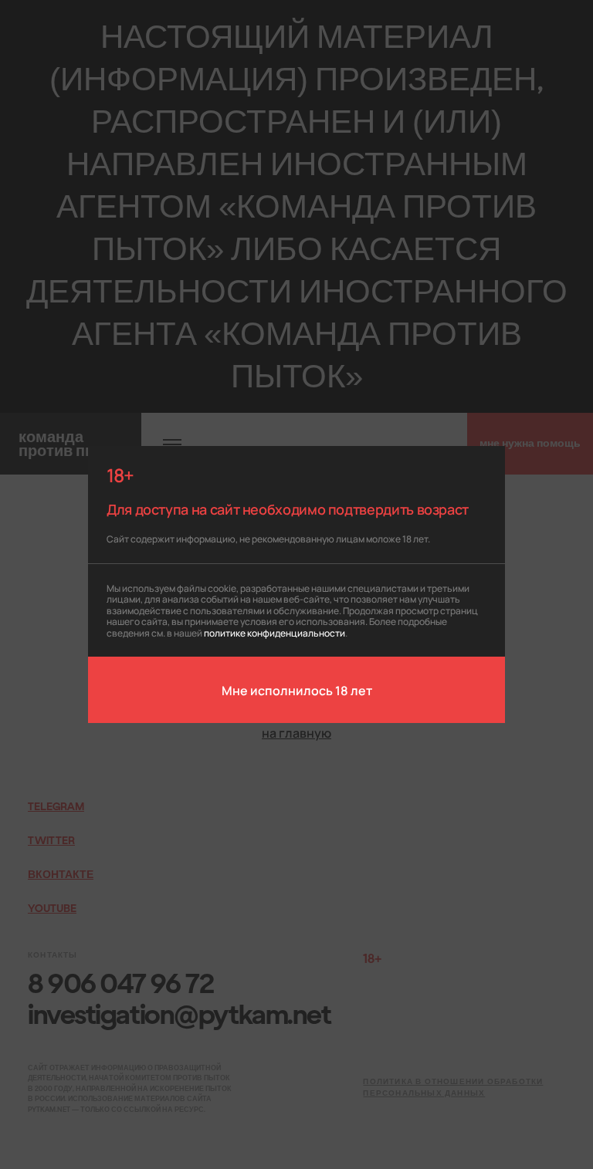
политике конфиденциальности (274, 632)
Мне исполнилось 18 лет (297, 690)
